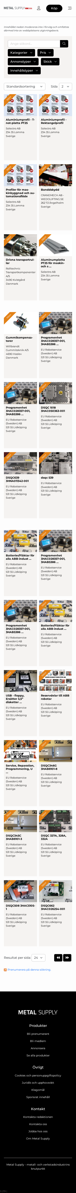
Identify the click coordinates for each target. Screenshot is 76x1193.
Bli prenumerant (38, 1034)
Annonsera (38, 1048)
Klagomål (38, 1090)
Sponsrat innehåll (38, 1097)
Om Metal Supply (38, 1138)
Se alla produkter (38, 1055)
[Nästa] (67, 957)
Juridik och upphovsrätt (38, 1082)
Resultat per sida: (18, 958)
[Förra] (58, 957)
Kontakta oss (38, 1124)
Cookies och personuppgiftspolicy (38, 1075)
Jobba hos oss (38, 1131)
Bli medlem (38, 1041)
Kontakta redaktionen (38, 1117)
